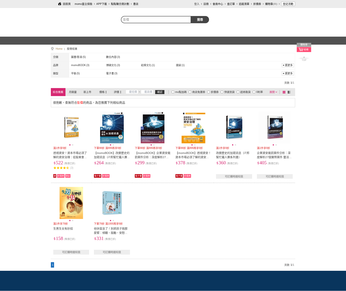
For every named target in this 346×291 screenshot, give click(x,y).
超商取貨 (245, 91)
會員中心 (218, 3)
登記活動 (288, 3)
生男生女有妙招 (63, 228)
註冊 (206, 3)
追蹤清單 (244, 3)
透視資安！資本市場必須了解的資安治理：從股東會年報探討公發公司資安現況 (70, 157)
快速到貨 (229, 91)
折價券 (257, 3)
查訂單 (231, 3)
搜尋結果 (71, 48)
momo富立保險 (83, 3)
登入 (196, 3)
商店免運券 (198, 91)
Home (59, 48)
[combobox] (156, 19)
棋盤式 (285, 92)
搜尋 (200, 19)
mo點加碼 (181, 91)
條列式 (290, 92)
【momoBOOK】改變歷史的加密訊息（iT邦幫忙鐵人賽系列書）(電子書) (112, 157)
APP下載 (101, 3)
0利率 (259, 91)
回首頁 (67, 3)
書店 (135, 3)
